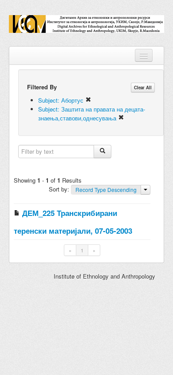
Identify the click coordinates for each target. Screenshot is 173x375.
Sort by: (60, 189)
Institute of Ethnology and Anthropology (104, 276)
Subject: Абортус (61, 100)
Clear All (143, 87)
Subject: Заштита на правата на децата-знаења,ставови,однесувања (91, 113)
